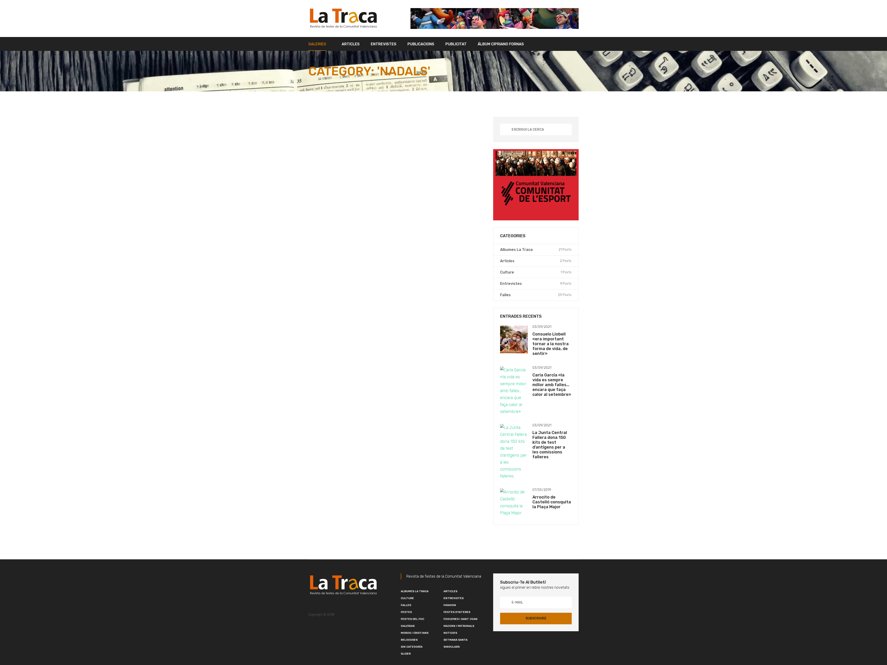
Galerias (408, 626)
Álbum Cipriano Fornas (501, 44)
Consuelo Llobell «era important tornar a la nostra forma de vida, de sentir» (550, 344)
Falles (406, 605)
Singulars (452, 646)
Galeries (317, 44)
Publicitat (456, 44)
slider (406, 653)
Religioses (409, 639)
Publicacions (420, 44)
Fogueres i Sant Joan (460, 619)
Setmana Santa (456, 639)
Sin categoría (411, 646)
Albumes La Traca (414, 591)
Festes (406, 612)
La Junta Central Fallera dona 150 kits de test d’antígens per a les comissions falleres (549, 444)
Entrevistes (383, 44)
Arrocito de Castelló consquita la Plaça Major (551, 502)
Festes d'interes (457, 612)
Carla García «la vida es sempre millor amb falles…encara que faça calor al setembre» (551, 385)
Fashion (450, 605)
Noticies (450, 632)
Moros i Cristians (414, 632)
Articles (351, 44)
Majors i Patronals (459, 626)
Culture (407, 598)
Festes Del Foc (412, 619)
